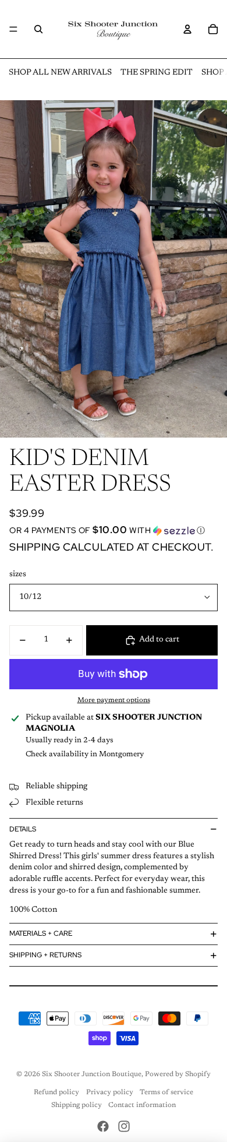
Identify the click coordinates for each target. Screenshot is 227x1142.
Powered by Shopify (178, 1074)
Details (22, 829)
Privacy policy (109, 1092)
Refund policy (56, 1092)
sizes (17, 574)
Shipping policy (76, 1105)
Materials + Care (40, 933)
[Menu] (13, 29)
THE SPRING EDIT (156, 73)
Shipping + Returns (45, 955)
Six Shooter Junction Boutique (91, 1074)
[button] (113, 530)
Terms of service (166, 1092)
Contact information (142, 1105)
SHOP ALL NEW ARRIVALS (60, 73)
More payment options (113, 700)
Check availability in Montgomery (85, 754)
